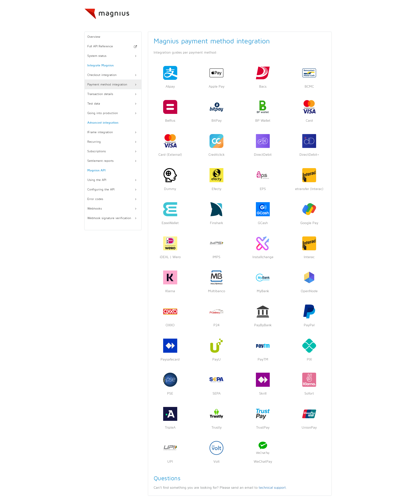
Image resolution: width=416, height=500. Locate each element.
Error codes (95, 199)
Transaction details (100, 94)
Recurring (94, 141)
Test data (93, 103)
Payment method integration (107, 84)
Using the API (96, 180)
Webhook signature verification (109, 218)
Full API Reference (100, 46)
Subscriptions (96, 151)
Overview (93, 36)
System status (96, 55)
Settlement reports (100, 160)
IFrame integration (100, 132)
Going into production (102, 113)
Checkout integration (102, 75)
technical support (272, 488)
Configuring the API (100, 189)
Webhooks (94, 208)
